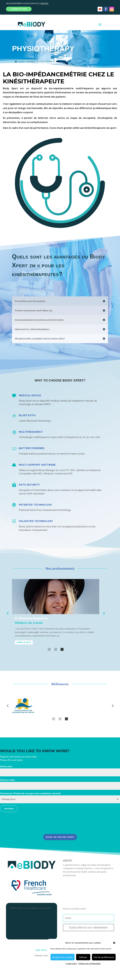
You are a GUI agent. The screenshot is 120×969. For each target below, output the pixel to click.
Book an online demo (60, 837)
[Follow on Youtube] (100, 9)
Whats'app (20, 9)
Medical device (30, 395)
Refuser (83, 957)
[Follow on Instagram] (111, 9)
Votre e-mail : (8, 780)
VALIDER (8, 809)
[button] (114, 942)
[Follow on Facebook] (105, 9)
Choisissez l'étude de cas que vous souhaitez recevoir (30, 793)
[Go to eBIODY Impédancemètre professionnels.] (16, 61)
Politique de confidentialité (89, 963)
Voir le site (24, 642)
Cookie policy (71, 963)
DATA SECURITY (29, 484)
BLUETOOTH (27, 415)
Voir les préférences (104, 957)
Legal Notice (41, 950)
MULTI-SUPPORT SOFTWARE (37, 464)
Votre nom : (6, 766)
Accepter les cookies (62, 957)
